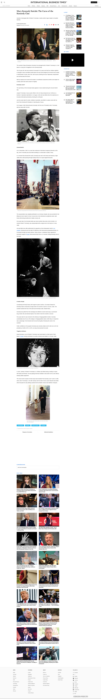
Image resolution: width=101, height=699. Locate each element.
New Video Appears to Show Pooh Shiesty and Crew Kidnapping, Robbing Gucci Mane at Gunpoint (48, 662)
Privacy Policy (45, 678)
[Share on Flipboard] (51, 25)
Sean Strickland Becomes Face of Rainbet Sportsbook (70, 94)
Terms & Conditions (46, 676)
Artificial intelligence (31, 683)
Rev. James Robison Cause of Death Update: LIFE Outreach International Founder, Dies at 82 (49, 643)
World (29, 5)
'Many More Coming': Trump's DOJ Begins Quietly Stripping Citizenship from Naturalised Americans (27, 624)
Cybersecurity (30, 681)
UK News (33, 5)
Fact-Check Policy (46, 685)
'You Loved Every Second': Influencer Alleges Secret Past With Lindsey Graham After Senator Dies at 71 (49, 548)
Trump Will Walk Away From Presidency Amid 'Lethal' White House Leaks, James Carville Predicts (27, 605)
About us (44, 672)
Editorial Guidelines (48, 432)
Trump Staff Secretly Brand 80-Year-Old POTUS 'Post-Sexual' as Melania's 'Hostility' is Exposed (27, 662)
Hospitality (30, 674)
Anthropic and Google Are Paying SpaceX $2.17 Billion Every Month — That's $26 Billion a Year (49, 605)
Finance (29, 679)
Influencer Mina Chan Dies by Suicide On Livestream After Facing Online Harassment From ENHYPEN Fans (26, 490)
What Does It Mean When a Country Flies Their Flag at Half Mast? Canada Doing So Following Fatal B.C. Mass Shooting (71, 33)
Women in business (31, 685)
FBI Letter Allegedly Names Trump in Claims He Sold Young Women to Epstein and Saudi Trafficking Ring (26, 529)
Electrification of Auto (31, 678)
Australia (59, 672)
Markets (38, 5)
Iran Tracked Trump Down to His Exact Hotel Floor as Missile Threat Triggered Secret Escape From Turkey (48, 509)
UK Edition (96, 5)
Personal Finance (53, 5)
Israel (28, 234)
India (59, 674)
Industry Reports (31, 692)
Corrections (45, 681)
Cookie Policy (45, 679)
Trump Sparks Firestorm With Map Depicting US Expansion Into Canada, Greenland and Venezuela (48, 586)
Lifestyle (70, 5)
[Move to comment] (58, 25)
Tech (59, 5)
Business (43, 5)
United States (60, 679)
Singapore (59, 676)
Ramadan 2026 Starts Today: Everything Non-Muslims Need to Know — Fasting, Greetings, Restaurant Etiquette (71, 25)
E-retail (29, 672)
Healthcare (30, 676)
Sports (14, 689)
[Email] (56, 25)
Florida (21, 336)
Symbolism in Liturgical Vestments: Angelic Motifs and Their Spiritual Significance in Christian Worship (71, 74)
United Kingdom (60, 678)
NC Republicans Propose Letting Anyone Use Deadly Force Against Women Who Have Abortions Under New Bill (27, 586)
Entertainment (64, 5)
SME (47, 5)
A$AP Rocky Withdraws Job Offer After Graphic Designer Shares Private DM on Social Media (47, 567)
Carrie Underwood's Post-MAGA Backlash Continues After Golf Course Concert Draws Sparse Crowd (48, 490)
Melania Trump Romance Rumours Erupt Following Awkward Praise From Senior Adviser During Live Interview (48, 624)
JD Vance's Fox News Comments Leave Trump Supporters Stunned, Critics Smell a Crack (26, 643)
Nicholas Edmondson (22, 23)
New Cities (30, 689)
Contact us (45, 674)
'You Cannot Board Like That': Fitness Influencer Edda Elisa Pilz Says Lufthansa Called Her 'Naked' (26, 567)
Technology (15, 683)
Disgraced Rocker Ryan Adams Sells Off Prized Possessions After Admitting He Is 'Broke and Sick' (26, 509)
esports (29, 687)
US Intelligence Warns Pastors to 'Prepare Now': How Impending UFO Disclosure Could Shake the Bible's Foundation (71, 17)
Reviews (75, 5)
